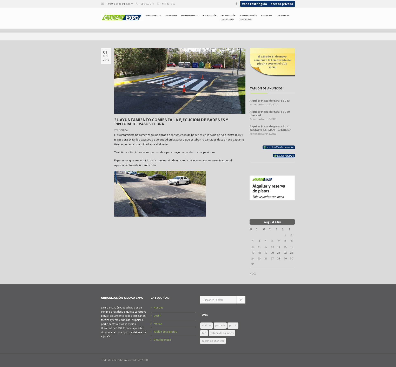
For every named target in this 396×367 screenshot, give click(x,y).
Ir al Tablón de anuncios (280, 147)
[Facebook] (236, 4)
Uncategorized (162, 339)
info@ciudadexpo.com (120, 3)
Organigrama (153, 15)
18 (259, 252)
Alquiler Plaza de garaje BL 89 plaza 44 (270, 113)
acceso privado (282, 4)
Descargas (266, 15)
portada (220, 325)
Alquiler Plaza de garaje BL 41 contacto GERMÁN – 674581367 (270, 128)
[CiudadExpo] (122, 17)
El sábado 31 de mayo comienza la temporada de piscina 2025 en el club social (272, 62)
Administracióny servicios (248, 17)
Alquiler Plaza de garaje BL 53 (270, 100)
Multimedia (283, 15)
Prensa (158, 323)
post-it (157, 315)
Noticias (158, 307)
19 (265, 252)
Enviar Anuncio (285, 155)
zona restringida (254, 4)
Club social (171, 15)
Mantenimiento (189, 15)
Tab (204, 333)
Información (210, 15)
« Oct (253, 273)
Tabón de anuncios (213, 340)
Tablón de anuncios (165, 331)
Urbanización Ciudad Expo (228, 17)
